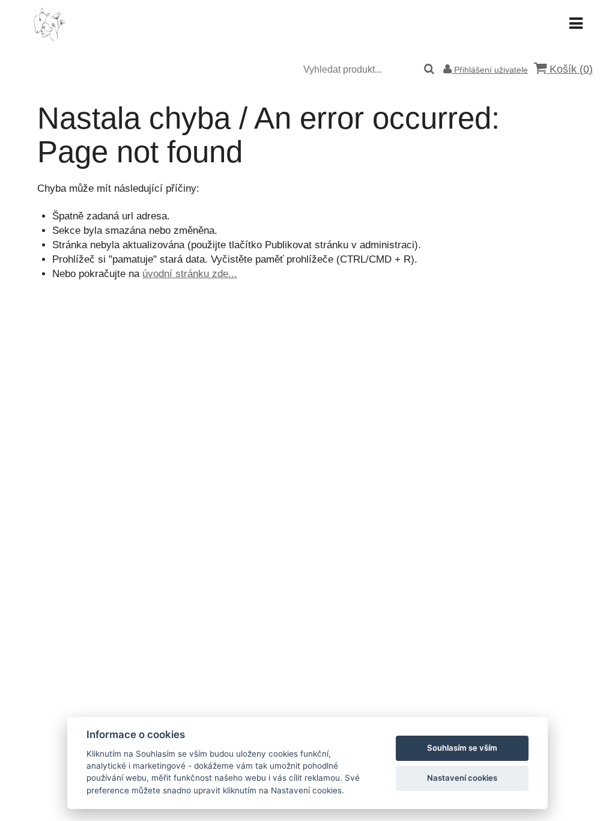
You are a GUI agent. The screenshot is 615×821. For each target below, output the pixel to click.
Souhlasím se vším (462, 747)
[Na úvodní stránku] (49, 38)
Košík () (570, 69)
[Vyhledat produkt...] (429, 70)
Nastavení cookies (462, 778)
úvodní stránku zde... (189, 273)
